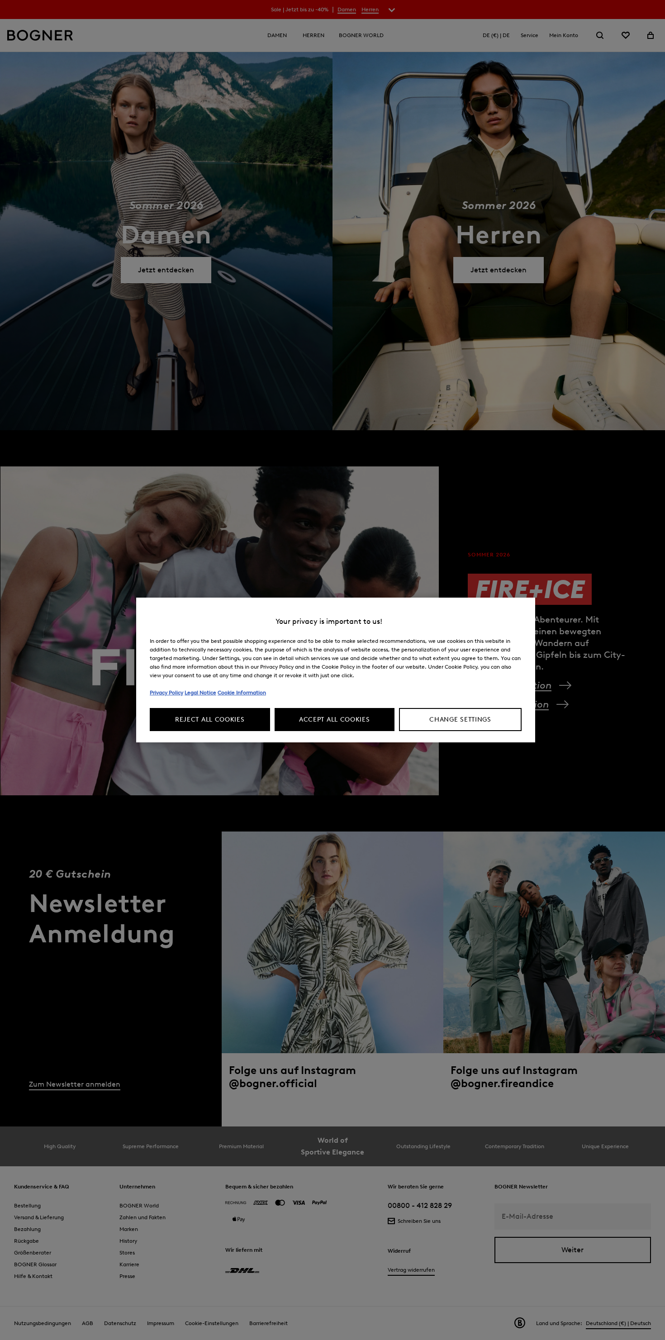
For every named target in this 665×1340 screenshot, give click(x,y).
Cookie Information (242, 692)
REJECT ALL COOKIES (210, 719)
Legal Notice (200, 692)
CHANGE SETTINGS (460, 719)
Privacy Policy (166, 692)
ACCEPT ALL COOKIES (334, 719)
